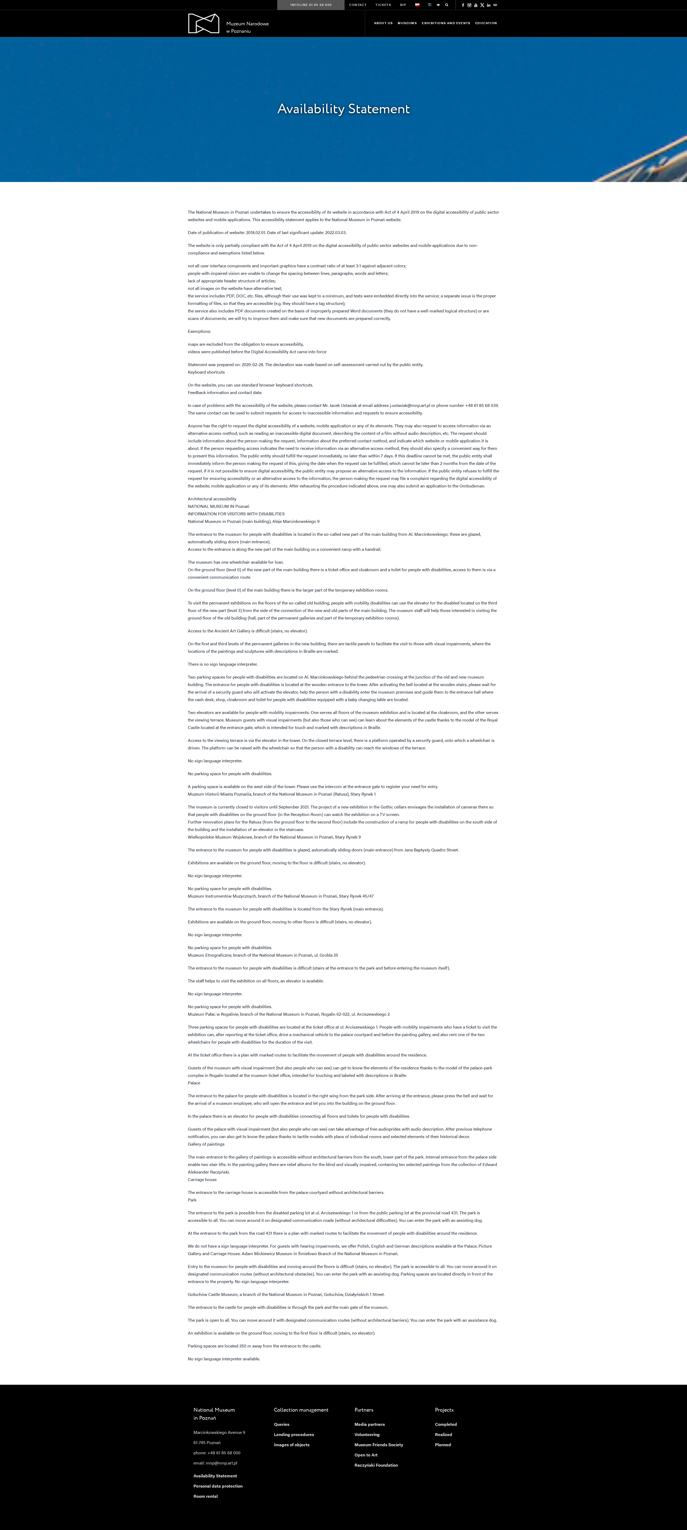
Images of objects (291, 1445)
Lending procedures (294, 1435)
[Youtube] (476, 5)
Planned (443, 1445)
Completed (446, 1425)
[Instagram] (469, 5)
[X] (482, 5)
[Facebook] (463, 5)
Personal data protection (218, 1486)
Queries (281, 1425)
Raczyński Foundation (376, 1465)
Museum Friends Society (379, 1445)
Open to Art (366, 1455)
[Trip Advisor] (495, 5)
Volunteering (367, 1435)
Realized (443, 1435)
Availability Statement (215, 1476)
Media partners (370, 1425)
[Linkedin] (489, 5)
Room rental (205, 1497)
